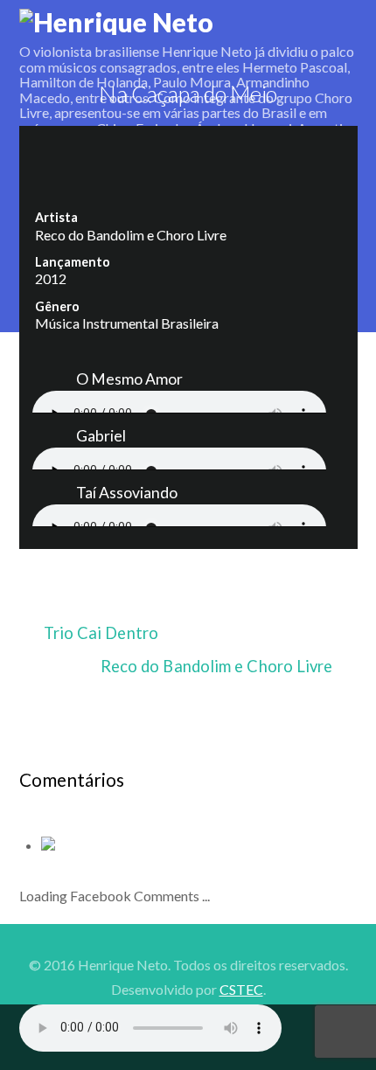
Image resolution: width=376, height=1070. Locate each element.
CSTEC (241, 989)
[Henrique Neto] (116, 22)
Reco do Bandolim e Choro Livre (217, 666)
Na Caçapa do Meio (187, 93)
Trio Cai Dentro (101, 633)
